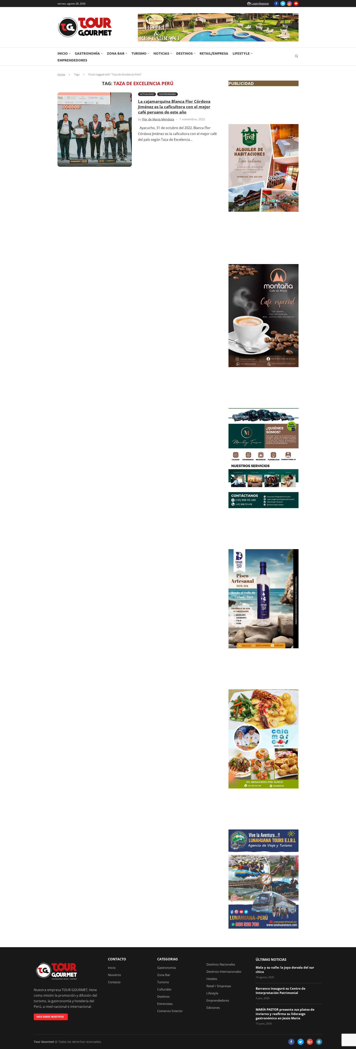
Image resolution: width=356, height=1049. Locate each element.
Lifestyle (241, 53)
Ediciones (213, 1007)
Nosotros (114, 974)
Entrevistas (165, 1003)
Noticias (161, 53)
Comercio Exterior (170, 1011)
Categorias (167, 959)
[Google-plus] (310, 1042)
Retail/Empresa (214, 53)
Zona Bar (115, 53)
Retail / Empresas (218, 986)
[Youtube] (296, 3)
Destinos (184, 53)
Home (61, 74)
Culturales (164, 989)
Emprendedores (72, 60)
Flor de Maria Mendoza (158, 119)
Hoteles (211, 978)
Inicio (62, 53)
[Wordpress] (319, 1042)
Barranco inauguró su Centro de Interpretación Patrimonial (280, 990)
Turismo (138, 53)
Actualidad (147, 94)
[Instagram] (289, 3)
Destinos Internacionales (223, 971)
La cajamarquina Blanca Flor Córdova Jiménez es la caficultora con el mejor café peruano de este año (174, 107)
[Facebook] (276, 3)
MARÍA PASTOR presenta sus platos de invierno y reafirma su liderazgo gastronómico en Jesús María (285, 1013)
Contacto (117, 959)
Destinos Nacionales (220, 964)
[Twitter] (282, 3)
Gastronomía (87, 53)
